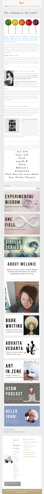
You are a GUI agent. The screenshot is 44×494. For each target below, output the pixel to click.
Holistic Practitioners (29, 454)
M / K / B (6, 16)
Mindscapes (9, 16)
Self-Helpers (27, 450)
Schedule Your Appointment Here (11, 483)
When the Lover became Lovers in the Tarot (14, 432)
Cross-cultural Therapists (30, 452)
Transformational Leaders (30, 456)
